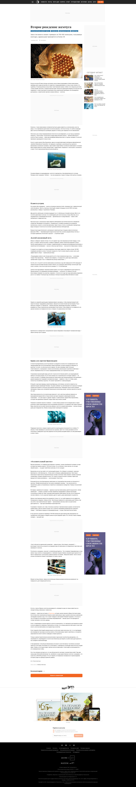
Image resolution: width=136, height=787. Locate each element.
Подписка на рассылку (59, 728)
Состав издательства (64, 748)
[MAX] (62, 745)
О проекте (48, 748)
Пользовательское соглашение (67, 750)
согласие (58, 730)
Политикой (58, 731)
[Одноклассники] (70, 745)
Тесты (50, 2)
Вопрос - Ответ (65, 2)
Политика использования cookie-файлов (85, 750)
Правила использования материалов (49, 750)
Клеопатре (51, 613)
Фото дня (56, 2)
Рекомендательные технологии (64, 752)
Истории (84, 2)
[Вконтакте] (66, 745)
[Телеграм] (74, 745)
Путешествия (75, 2)
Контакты (55, 748)
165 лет (100, 2)
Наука (90, 2)
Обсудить (43, 40)
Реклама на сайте (75, 748)
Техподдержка (76, 752)
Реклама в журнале (85, 748)
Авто (94, 2)
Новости (44, 2)
